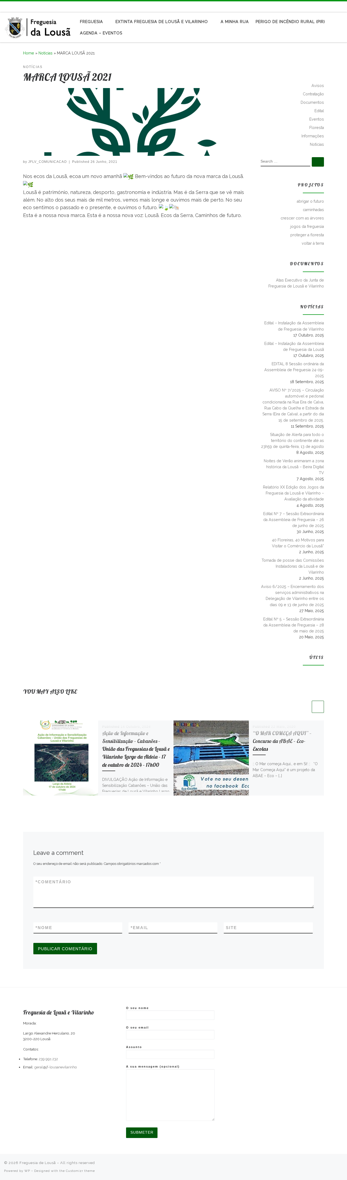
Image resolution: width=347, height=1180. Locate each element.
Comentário (53, 882)
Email (139, 927)
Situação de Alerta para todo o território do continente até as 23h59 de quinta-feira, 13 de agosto (292, 440)
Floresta (316, 127)
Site (231, 927)
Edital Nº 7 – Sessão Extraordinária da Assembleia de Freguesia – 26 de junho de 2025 (293, 520)
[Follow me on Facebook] (333, 7)
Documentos (312, 102)
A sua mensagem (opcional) (153, 1066)
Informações (312, 136)
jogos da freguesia (307, 226)
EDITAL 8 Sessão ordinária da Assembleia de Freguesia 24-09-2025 (294, 370)
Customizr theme (80, 1171)
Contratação (313, 94)
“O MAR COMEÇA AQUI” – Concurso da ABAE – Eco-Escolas (282, 741)
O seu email (137, 1027)
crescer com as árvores (302, 218)
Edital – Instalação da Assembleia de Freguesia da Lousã (294, 346)
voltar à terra (313, 243)
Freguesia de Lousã (38, 1163)
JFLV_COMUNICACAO (47, 162)
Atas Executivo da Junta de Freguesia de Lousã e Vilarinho (296, 283)
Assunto (134, 1047)
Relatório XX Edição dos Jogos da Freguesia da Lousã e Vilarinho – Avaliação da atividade (293, 493)
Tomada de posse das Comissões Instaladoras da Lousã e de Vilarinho (293, 566)
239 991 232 (48, 1059)
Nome (44, 927)
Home (28, 53)
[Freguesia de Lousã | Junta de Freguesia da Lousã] (38, 26)
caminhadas (313, 210)
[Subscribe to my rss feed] (325, 7)
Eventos (316, 119)
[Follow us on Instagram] (341, 7)
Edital (319, 111)
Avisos (317, 85)
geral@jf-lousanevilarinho (55, 1067)
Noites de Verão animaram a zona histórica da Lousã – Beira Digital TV (294, 467)
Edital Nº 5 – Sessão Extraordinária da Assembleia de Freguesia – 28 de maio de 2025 (293, 625)
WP (27, 1171)
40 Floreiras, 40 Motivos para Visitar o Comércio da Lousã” (298, 543)
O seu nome (137, 1008)
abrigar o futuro (310, 201)
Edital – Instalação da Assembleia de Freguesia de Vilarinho (294, 326)
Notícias (45, 53)
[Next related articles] (318, 707)
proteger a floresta (307, 235)
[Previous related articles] (304, 707)
